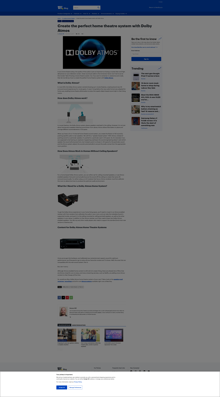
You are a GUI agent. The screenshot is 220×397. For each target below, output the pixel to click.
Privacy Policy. (78, 382)
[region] (110, 384)
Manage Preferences (75, 387)
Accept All (62, 387)
